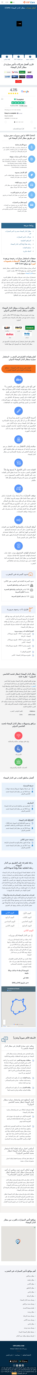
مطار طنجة (30, 1280)
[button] (18, 737)
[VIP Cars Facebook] (23, 1366)
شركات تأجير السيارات (24, 237)
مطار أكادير (30, 1284)
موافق (14, 1373)
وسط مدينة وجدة (29, 1328)
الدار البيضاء (29, 273)
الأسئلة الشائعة (27, 1355)
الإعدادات (19, 1373)
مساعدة (17, 1355)
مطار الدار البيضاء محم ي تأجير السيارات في (18, 232)
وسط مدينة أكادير (29, 1320)
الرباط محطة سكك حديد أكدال (25, 1336)
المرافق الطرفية (26, 240)
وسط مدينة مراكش (28, 1304)
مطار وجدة (31, 1312)
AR (13, 2)
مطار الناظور (30, 1288)
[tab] (27, 913)
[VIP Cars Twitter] (20, 1366)
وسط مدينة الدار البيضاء (27, 1300)
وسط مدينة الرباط (28, 1316)
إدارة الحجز (9, 1355)
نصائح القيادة (27, 248)
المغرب (33, 686)
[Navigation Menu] (2, 2)
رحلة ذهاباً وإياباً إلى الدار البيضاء (21, 244)
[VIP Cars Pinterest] (17, 1366)
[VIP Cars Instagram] (14, 1366)
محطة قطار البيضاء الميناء (26, 1332)
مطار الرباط (30, 1296)
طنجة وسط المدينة (28, 1308)
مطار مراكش (30, 1276)
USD (6, 2)
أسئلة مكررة (27, 251)
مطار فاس (31, 1292)
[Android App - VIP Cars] (23, 1361)
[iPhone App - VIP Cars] (13, 1361)
